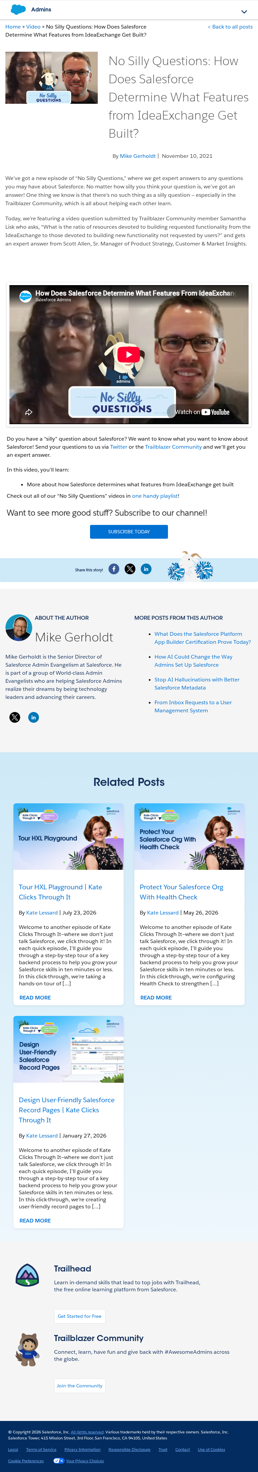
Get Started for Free (79, 1316)
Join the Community (79, 1386)
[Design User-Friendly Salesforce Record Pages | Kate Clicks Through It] (68, 1049)
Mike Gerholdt (74, 637)
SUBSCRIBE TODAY (129, 532)
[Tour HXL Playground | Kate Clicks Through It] (68, 836)
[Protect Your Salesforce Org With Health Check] (189, 836)
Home (13, 26)
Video (33, 26)
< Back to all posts (230, 26)
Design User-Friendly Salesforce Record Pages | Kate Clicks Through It (67, 1110)
